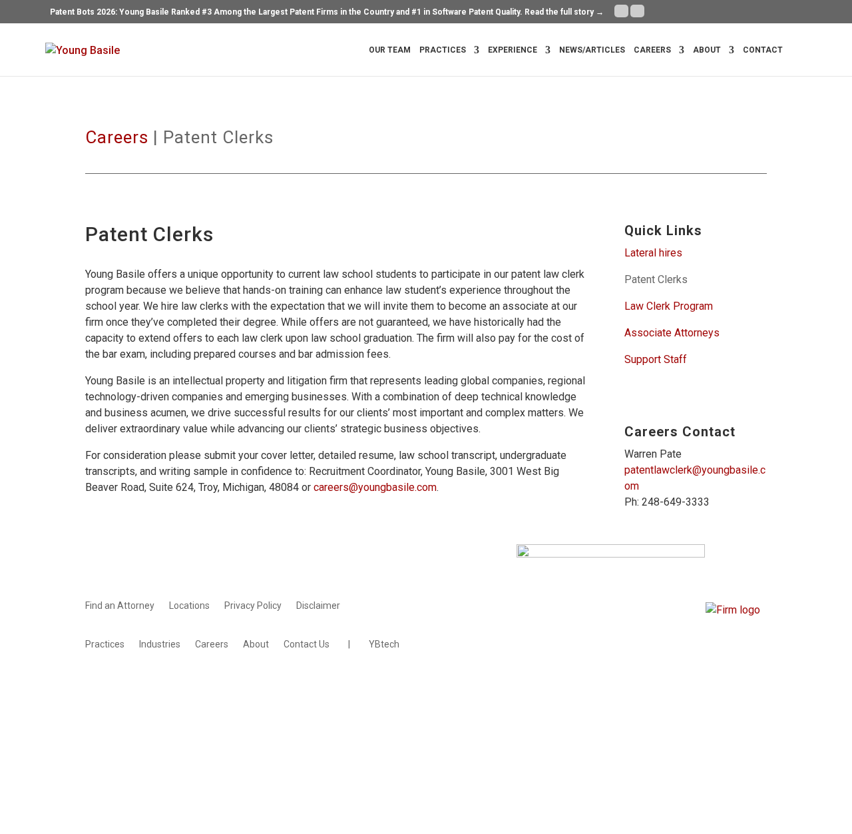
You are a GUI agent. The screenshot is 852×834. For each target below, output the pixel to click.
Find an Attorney (119, 606)
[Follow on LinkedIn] (729, 698)
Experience (512, 50)
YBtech (384, 644)
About (707, 50)
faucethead (330, 702)
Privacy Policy (253, 606)
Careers (652, 50)
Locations (189, 606)
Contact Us (306, 644)
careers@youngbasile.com (375, 487)
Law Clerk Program (668, 306)
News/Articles (592, 50)
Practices (442, 50)
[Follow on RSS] (756, 698)
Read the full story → (564, 12)
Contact (763, 50)
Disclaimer (318, 606)
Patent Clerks (656, 279)
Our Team (390, 50)
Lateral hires (653, 252)
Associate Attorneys (673, 332)
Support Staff (655, 359)
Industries (159, 644)
